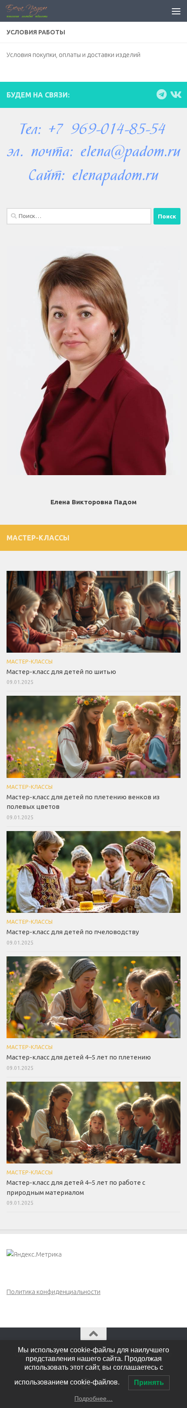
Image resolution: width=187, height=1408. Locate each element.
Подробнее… (93, 1398)
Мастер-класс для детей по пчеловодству (73, 931)
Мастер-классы (30, 661)
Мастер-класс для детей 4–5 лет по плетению (79, 1057)
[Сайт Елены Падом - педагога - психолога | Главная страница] (33, 10)
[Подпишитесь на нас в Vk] (175, 94)
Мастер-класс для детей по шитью (61, 671)
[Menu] (176, 11)
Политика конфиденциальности (53, 1291)
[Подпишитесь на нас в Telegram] (161, 94)
